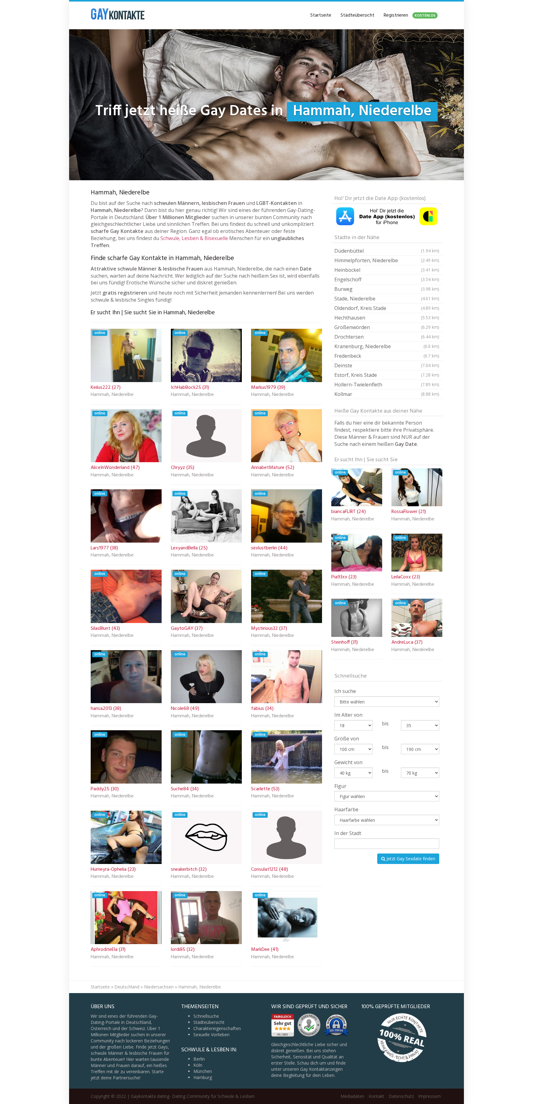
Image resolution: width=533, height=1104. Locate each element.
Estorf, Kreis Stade (386, 375)
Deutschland (126, 987)
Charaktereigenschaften (217, 1028)
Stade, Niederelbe (386, 298)
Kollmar (386, 394)
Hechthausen (386, 317)
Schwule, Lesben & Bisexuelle (194, 238)
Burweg (386, 289)
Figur (340, 786)
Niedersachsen (159, 987)
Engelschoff (386, 279)
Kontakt (376, 1096)
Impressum (429, 1096)
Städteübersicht (357, 15)
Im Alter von (348, 714)
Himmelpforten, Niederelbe (386, 260)
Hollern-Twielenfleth (386, 384)
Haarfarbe (346, 809)
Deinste (386, 365)
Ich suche (345, 691)
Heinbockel (386, 270)
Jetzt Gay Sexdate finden (410, 859)
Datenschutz (401, 1096)
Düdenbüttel (386, 250)
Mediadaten (352, 1096)
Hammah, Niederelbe (112, 395)
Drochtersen (386, 336)
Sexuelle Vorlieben (211, 1034)
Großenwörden (386, 327)
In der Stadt (347, 833)
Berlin (199, 1059)
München (202, 1071)
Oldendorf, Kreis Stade (386, 308)
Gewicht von (348, 762)
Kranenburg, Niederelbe (386, 346)
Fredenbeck (386, 355)
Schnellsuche (206, 1016)
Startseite (320, 15)
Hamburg (202, 1077)
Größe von (346, 738)
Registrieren (410, 15)
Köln (197, 1065)
